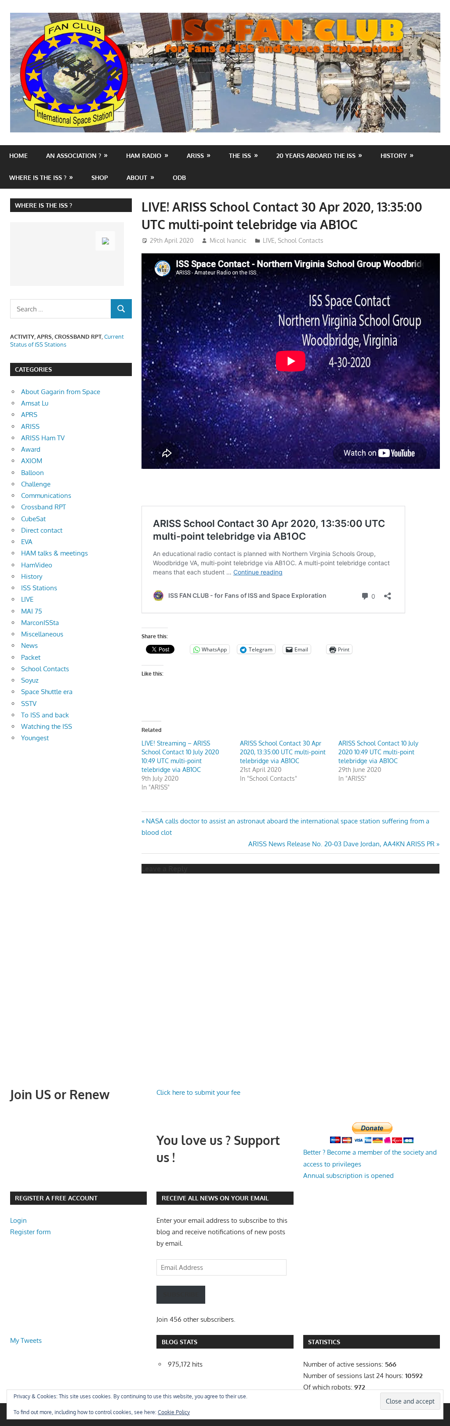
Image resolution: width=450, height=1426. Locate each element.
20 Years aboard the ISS (316, 155)
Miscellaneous (42, 634)
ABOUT (137, 177)
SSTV (28, 703)
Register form (30, 1232)
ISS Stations (39, 588)
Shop (99, 177)
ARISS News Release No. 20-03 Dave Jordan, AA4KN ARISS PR (341, 844)
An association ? (73, 155)
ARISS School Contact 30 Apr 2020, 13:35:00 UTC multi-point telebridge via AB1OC (283, 751)
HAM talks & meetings (54, 553)
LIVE (269, 240)
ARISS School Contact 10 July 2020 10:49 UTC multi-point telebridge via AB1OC (378, 751)
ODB (179, 177)
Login (18, 1220)
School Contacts (300, 240)
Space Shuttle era (47, 691)
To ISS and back (45, 715)
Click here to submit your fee (198, 1092)
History (394, 155)
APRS (29, 414)
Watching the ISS (46, 726)
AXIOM (31, 461)
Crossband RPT (43, 507)
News (29, 645)
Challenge (36, 484)
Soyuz (30, 680)
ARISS (30, 426)
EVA (27, 541)
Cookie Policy (174, 1412)
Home (18, 155)
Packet (30, 657)
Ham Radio (143, 155)
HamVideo (36, 565)
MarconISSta (40, 622)
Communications (46, 495)
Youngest (35, 738)
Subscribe (181, 1294)
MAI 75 (31, 611)
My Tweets (26, 1340)
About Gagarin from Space (60, 392)
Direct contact (41, 530)
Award (30, 449)
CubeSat (33, 519)
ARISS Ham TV (43, 438)
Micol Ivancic (228, 240)
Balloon (32, 472)
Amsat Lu (34, 403)
